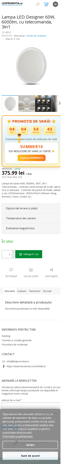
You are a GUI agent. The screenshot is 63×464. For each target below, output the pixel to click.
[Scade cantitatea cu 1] (13, 258)
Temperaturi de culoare (21, 220)
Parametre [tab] (34, 305)
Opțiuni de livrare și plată (21, 210)
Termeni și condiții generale (17, 354)
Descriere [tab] (10, 305)
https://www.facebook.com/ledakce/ (26, 381)
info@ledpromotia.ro (18, 375)
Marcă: (13, 38)
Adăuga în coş (31, 255)
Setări (30, 445)
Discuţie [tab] (47, 305)
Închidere (26, 267)
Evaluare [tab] (22, 305)
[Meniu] (55, 4)
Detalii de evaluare (36, 35)
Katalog (6, 350)
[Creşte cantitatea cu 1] (13, 254)
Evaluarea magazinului (20, 230)
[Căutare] (37, 4)
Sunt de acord (30, 456)
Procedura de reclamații (15, 359)
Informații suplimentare (18, 436)
